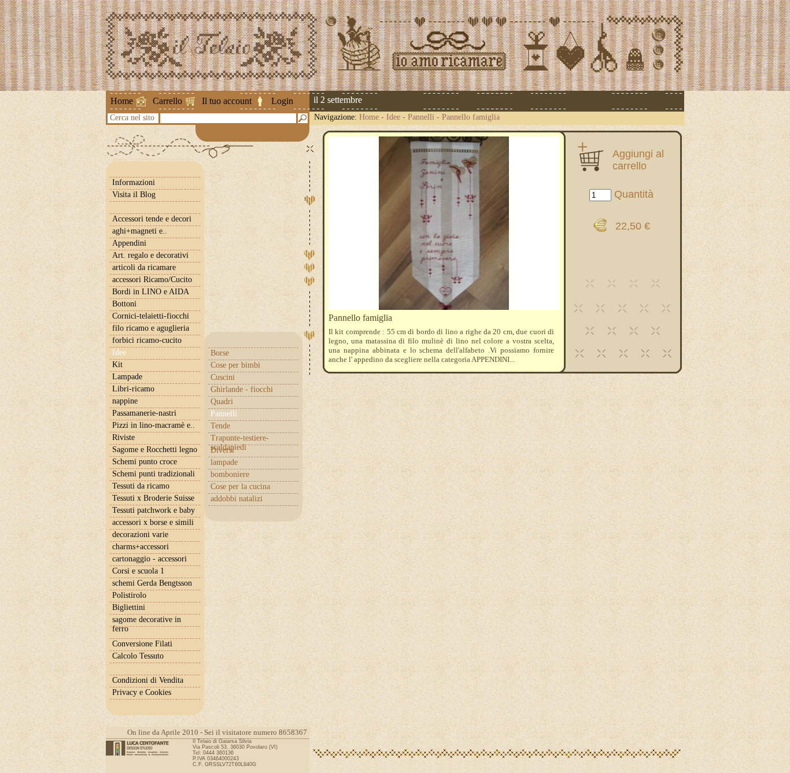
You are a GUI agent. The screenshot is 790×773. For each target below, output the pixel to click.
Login (282, 101)
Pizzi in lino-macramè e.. (153, 425)
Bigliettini (128, 607)
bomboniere (230, 474)
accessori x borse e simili (153, 522)
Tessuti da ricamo (140, 486)
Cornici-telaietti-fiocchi (150, 316)
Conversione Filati (142, 643)
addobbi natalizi (237, 498)
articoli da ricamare (144, 267)
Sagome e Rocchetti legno (154, 449)
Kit (117, 364)
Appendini (129, 243)
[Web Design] (141, 748)
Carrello (167, 101)
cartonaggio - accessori (149, 558)
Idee (393, 117)
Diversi (222, 450)
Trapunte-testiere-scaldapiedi (240, 443)
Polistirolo (129, 595)
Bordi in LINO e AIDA (150, 291)
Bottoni (124, 303)
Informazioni (133, 182)
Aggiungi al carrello (638, 159)
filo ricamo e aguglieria (150, 328)
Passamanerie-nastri (144, 413)
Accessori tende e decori (151, 218)
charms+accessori (140, 546)
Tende (220, 425)
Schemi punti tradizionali (153, 473)
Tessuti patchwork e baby (153, 510)
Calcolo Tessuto (138, 656)
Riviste (123, 437)
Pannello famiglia (471, 117)
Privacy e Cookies (141, 692)
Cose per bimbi (235, 365)
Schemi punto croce (144, 461)
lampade (224, 462)
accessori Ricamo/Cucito (152, 279)
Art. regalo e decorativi (150, 255)
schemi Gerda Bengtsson (152, 583)
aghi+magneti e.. (139, 231)
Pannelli (421, 117)
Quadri (222, 401)
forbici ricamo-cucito (147, 340)
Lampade (127, 376)
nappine (125, 401)
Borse (220, 353)
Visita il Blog (134, 194)
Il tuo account (227, 101)
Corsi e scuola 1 (138, 571)
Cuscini (223, 377)
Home (121, 101)
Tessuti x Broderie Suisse (153, 498)
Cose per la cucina (240, 486)
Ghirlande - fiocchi (242, 389)
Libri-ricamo (133, 388)
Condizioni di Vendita (147, 680)
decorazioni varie (140, 534)
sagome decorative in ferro (146, 624)
